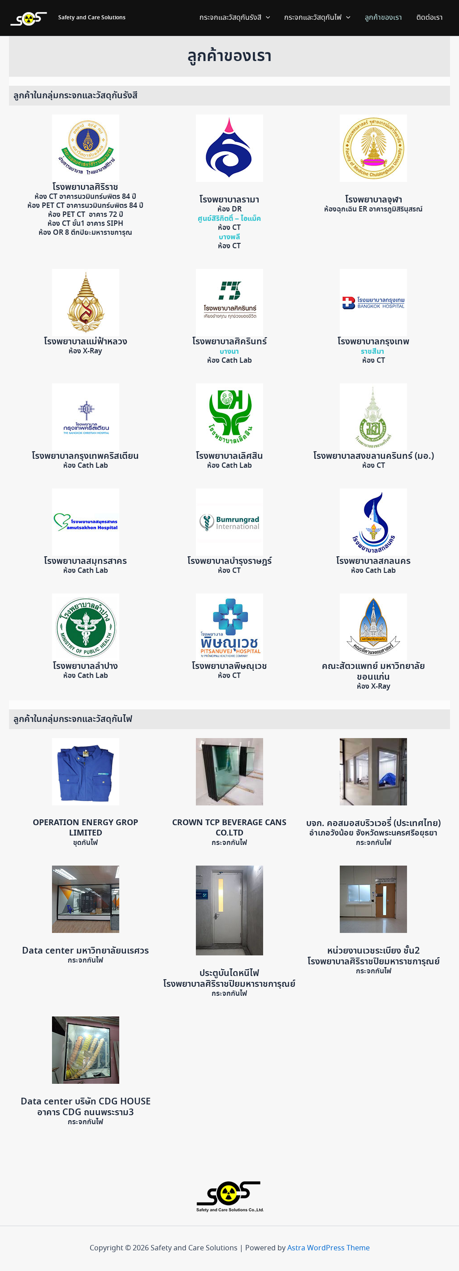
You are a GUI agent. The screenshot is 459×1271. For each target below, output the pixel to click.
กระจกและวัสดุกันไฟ (313, 18)
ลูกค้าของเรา (383, 18)
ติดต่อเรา (429, 18)
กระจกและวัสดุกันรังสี (230, 18)
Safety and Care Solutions (92, 18)
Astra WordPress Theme (328, 1248)
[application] (265, 18)
